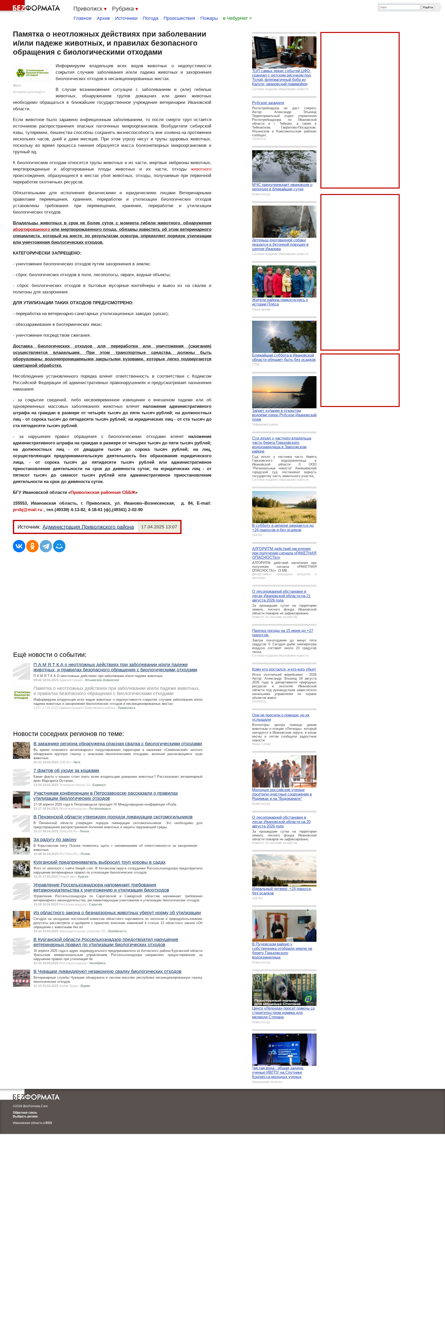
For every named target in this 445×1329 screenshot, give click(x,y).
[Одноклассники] (32, 546)
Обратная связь (25, 1112)
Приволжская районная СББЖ (103, 492)
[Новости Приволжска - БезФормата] (31, 6)
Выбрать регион (25, 1116)
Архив (103, 18)
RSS (49, 1123)
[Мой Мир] (59, 546)
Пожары (209, 18)
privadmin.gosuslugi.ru (29, 92)
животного (201, 169)
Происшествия (179, 18)
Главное (83, 18)
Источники (126, 18)
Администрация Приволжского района (88, 527)
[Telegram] (46, 546)
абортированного (31, 229)
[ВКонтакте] (19, 546)
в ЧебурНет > (237, 18)
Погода (150, 18)
